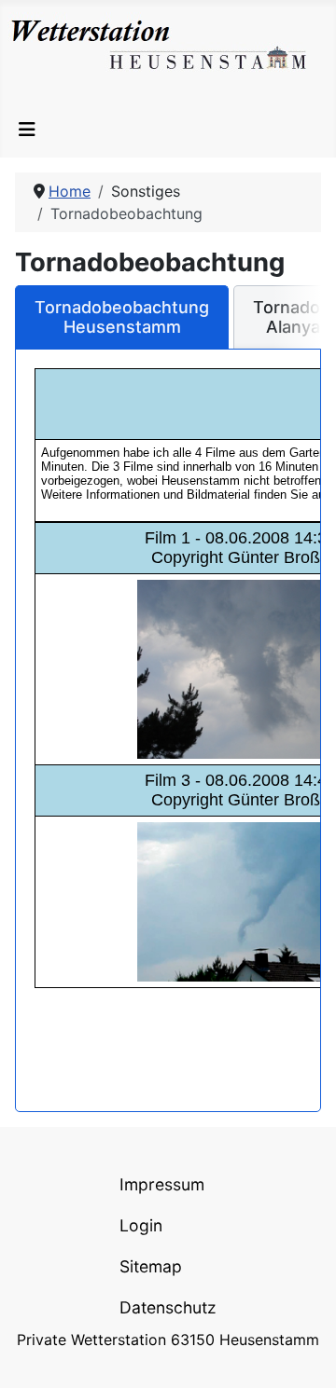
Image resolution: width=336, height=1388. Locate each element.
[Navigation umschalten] (27, 130)
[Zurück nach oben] (303, 1353)
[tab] (122, 317)
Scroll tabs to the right (299, 329)
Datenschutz (168, 1307)
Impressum (161, 1184)
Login (140, 1225)
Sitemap (150, 1266)
